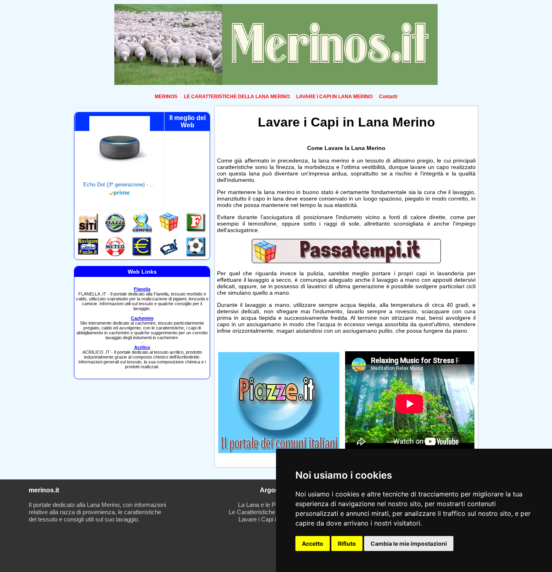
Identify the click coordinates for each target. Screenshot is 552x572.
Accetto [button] (312, 543)
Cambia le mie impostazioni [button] (409, 543)
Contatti (388, 96)
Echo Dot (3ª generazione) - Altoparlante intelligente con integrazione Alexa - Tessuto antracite (119, 185)
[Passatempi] (346, 261)
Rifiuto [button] (347, 543)
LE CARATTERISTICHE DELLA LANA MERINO (237, 96)
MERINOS (166, 96)
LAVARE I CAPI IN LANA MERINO (334, 96)
